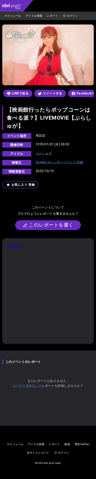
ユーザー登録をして (27, 385)
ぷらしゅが (44, 153)
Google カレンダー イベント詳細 (59, 162)
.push (11, 6)
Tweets (14, 245)
